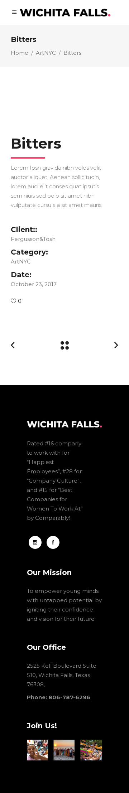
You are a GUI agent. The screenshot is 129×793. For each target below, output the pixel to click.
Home (19, 52)
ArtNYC (46, 52)
